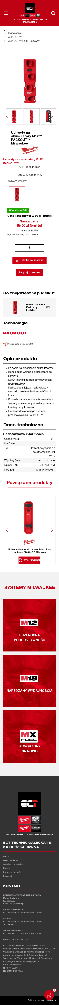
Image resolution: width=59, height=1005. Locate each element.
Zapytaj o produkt (29, 273)
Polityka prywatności (12, 872)
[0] (49, 995)
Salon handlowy (10, 860)
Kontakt (6, 868)
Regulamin (8, 876)
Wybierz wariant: (17, 181)
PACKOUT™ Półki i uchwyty (23, 41)
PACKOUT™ (14, 37)
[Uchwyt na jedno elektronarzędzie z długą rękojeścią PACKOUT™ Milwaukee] (29, 517)
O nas (6, 856)
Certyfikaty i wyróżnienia (14, 864)
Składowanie (14, 33)
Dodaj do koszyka (32, 260)
